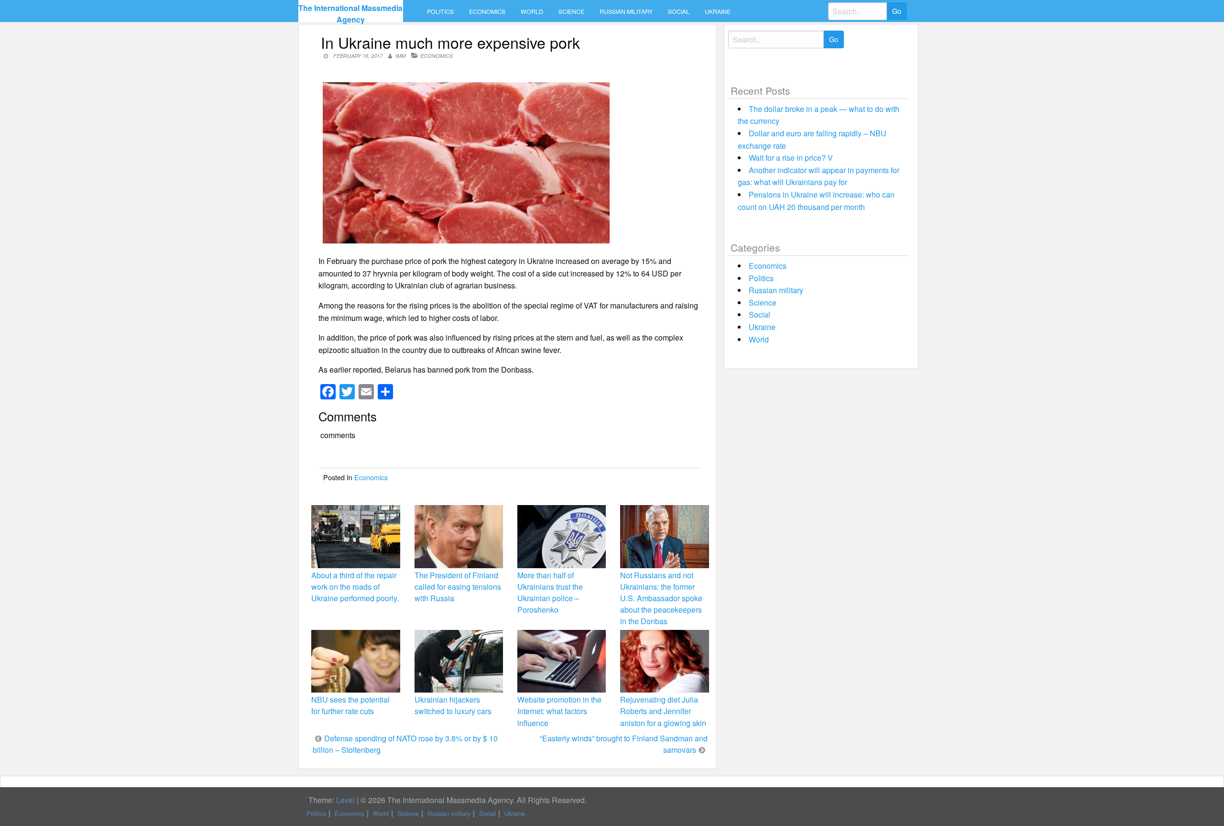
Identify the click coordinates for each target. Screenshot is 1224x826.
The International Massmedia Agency (350, 13)
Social (678, 11)
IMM (400, 55)
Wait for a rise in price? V (791, 157)
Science (571, 11)
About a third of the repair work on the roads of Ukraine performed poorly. (355, 587)
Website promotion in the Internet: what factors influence (559, 711)
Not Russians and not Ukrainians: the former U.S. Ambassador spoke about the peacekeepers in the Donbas (661, 598)
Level (345, 799)
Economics (487, 11)
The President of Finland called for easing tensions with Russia (458, 587)
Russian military (626, 11)
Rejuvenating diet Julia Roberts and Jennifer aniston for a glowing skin (663, 711)
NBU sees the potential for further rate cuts (350, 705)
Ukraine (718, 11)
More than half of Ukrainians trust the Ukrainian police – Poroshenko (550, 593)
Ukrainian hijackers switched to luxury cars (453, 705)
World (532, 11)
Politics (440, 11)
